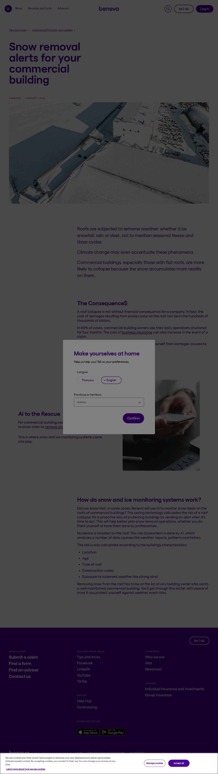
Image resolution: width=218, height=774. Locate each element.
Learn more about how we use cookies (25, 769)
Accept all (179, 763)
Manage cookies (154, 763)
